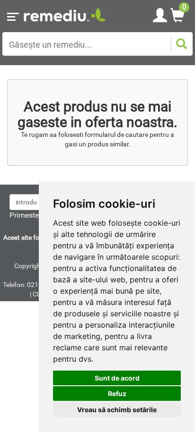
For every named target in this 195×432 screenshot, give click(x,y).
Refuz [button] (117, 394)
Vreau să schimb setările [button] (117, 410)
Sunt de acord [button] (117, 378)
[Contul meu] (160, 13)
